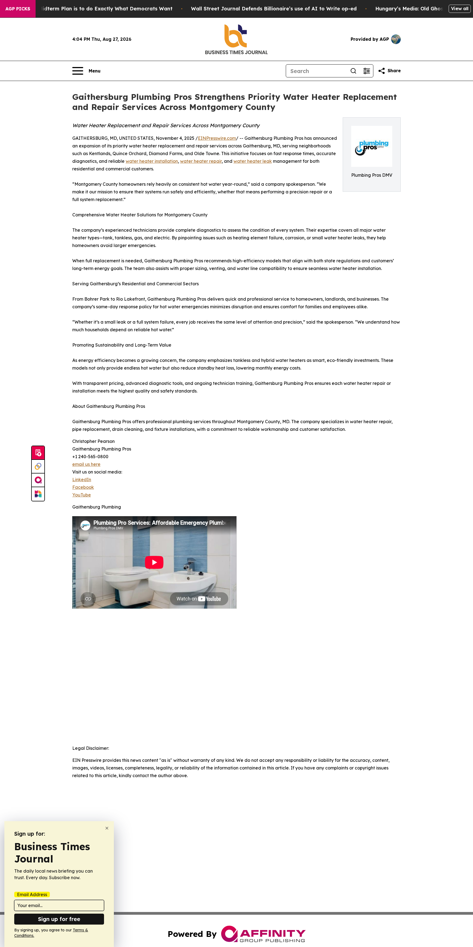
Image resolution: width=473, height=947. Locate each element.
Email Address (32, 894)
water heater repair (201, 161)
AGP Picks (17, 8)
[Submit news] (38, 453)
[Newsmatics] (38, 494)
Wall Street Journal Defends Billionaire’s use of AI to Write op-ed (274, 8)
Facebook (83, 487)
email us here (86, 464)
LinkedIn (81, 479)
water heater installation (152, 161)
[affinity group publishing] (38, 480)
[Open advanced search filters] (366, 71)
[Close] (106, 828)
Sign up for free (59, 919)
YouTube (81, 495)
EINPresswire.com (217, 138)
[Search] (353, 71)
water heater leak (252, 161)
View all (459, 8)
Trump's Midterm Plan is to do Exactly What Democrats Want (94, 8)
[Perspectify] (38, 467)
